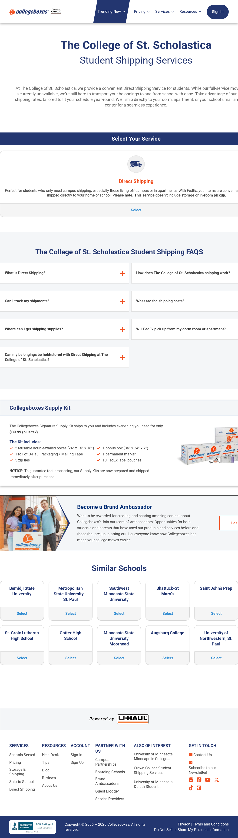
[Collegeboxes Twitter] (218, 779)
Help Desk (50, 755)
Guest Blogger (107, 791)
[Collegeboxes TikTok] (193, 787)
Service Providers (109, 799)
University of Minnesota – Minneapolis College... (155, 756)
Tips (46, 762)
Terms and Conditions (211, 824)
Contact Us (202, 755)
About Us (49, 785)
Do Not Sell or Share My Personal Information (191, 830)
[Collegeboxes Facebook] (201, 779)
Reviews (49, 778)
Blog (46, 770)
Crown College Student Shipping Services (152, 770)
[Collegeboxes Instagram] (193, 780)
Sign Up (77, 762)
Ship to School (21, 782)
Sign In (218, 12)
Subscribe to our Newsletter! (202, 770)
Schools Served (22, 755)
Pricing (139, 11)
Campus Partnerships (105, 762)
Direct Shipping (22, 789)
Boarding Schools (110, 772)
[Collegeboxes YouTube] (209, 779)
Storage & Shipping (17, 771)
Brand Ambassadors (107, 781)
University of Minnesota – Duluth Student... (155, 784)
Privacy (184, 824)
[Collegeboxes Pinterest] (201, 787)
